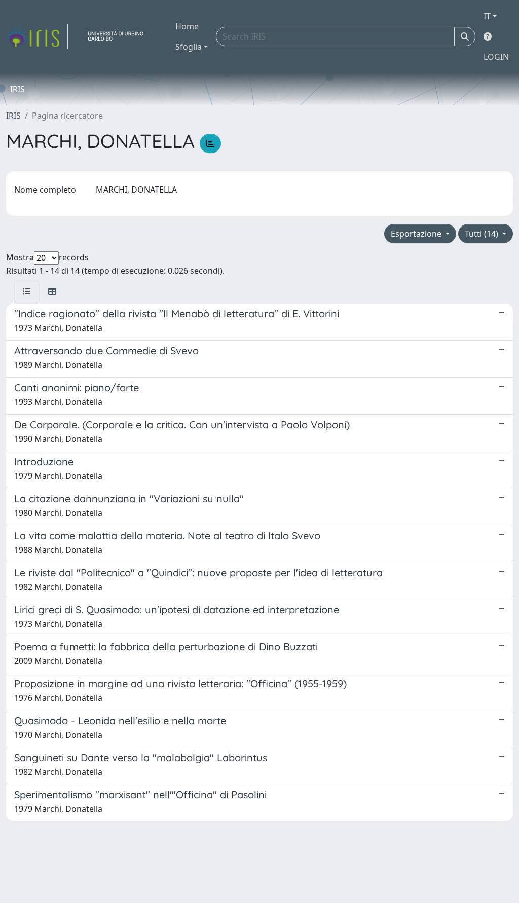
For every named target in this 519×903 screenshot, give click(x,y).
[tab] (27, 291)
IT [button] (487, 16)
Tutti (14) (482, 233)
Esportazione (417, 233)
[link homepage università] (119, 36)
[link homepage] (37, 36)
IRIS (13, 115)
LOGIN (496, 56)
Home (187, 26)
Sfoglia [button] (188, 46)
